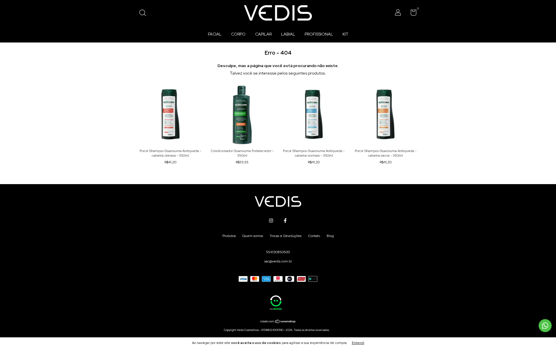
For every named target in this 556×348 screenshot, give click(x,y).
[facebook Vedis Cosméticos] (285, 220)
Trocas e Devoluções (285, 236)
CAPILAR (263, 34)
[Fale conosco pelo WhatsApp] (545, 325)
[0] (411, 14)
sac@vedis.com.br (278, 261)
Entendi (358, 342)
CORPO (238, 34)
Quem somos (252, 236)
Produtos (229, 236)
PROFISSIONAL (319, 34)
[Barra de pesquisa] (144, 13)
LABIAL (288, 34)
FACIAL (215, 34)
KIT (345, 34)
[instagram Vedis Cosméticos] (271, 220)
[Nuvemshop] (278, 322)
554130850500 (278, 252)
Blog (330, 236)
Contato (314, 236)
